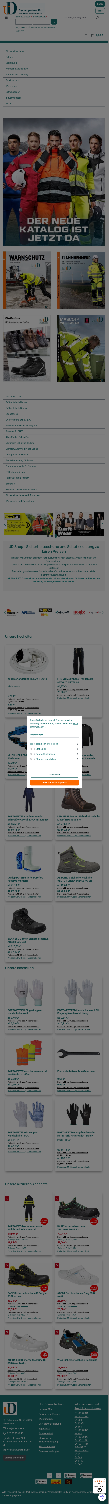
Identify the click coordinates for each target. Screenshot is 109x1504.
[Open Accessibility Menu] (102, 1497)
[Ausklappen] (77, 743)
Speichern (54, 774)
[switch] (32, 749)
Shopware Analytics (46, 759)
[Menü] (104, 1480)
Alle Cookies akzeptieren (54, 782)
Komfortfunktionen (45, 754)
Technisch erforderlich (47, 743)
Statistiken (41, 749)
